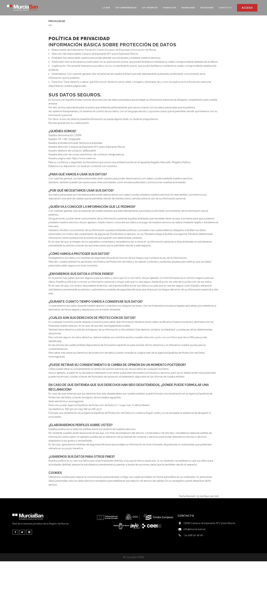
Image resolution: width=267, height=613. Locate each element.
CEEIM (140, 557)
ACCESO (247, 7)
